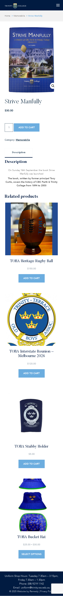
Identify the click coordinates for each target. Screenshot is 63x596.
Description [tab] (18, 152)
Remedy (34, 591)
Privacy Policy (47, 591)
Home (7, 16)
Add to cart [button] (31, 278)
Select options (31, 554)
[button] (53, 86)
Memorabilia (19, 16)
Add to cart (26, 127)
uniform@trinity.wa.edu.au (35, 587)
